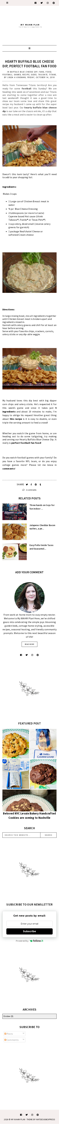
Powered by (22, 941)
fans (41, 72)
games (17, 74)
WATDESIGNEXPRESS (45, 1119)
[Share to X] (27, 484)
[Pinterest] (54, 2)
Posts (9, 1033)
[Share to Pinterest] (36, 484)
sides (34, 74)
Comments (12, 1039)
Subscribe (29, 931)
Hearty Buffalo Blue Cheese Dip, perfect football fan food (29, 63)
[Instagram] (48, 2)
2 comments (30, 490)
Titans (52, 74)
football (7, 74)
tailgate (43, 74)
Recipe (25, 74)
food (48, 72)
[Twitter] (42, 2)
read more (29, 644)
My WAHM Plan (18, 1119)
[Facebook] (36, 2)
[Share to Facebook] (31, 484)
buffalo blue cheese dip (24, 72)
